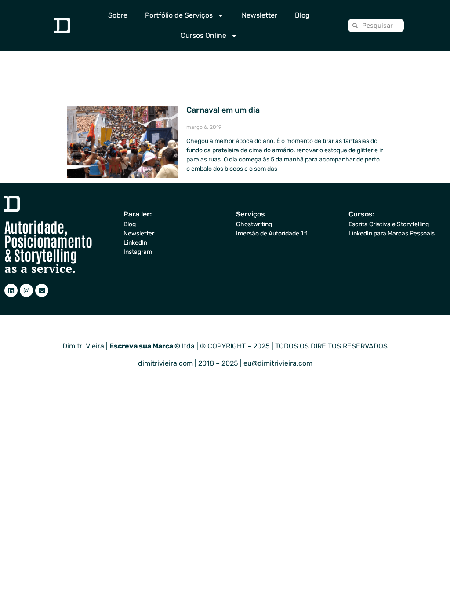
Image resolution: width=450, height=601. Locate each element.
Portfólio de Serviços (179, 15)
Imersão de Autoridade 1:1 (272, 233)
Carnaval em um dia (223, 110)
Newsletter (259, 15)
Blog (302, 15)
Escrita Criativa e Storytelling (388, 224)
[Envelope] (41, 290)
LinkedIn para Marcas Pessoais (391, 233)
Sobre (117, 15)
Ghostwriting (254, 224)
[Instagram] (26, 290)
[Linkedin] (11, 290)
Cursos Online (203, 35)
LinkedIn (135, 242)
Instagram (137, 252)
